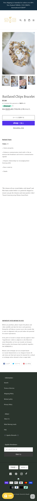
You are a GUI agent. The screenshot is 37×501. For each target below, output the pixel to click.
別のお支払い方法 (18, 128)
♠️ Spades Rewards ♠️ (11, 435)
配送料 (8, 109)
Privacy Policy (8, 404)
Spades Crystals (15, 494)
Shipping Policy (9, 393)
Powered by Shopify (24, 494)
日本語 (12, 467)
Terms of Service (9, 388)
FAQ (5, 430)
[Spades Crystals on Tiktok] (26, 474)
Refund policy (8, 399)
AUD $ (23, 467)
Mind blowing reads (10, 424)
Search (6, 382)
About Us (7, 419)
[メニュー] (33, 20)
